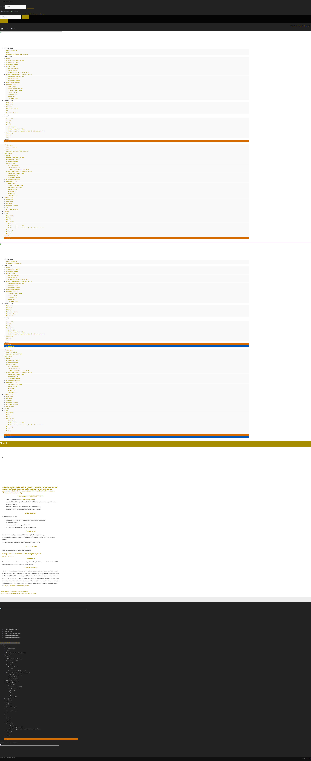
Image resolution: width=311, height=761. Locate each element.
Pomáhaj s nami (8, 100)
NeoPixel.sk (308, 758)
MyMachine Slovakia (12, 64)
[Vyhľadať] (30, 7)
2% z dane (9, 310)
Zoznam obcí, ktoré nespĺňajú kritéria (19, 585)
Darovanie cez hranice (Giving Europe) (17, 54)
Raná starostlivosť (13, 78)
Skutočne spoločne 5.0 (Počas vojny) (18, 72)
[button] (3, 481)
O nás (6, 117)
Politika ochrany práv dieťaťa (16, 129)
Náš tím (8, 123)
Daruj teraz (9, 105)
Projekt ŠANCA (12, 92)
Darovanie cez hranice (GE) (14, 263)
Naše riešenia (8, 56)
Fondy (8, 58)
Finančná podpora (11, 50)
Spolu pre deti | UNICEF (13, 62)
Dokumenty (9, 133)
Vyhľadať (2, 6)
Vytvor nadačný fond (12, 113)
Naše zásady (10, 125)
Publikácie (9, 135)
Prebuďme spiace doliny (15, 90)
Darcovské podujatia (12, 109)
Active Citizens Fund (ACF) (15, 88)
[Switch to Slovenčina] (5, 11)
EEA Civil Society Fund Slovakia (15, 60)
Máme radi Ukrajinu (13, 68)
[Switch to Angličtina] (14, 11)
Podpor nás (9, 103)
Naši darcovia (10, 316)
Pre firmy (9, 107)
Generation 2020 (13, 98)
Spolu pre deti (12, 86)
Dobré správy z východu (13, 82)
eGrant (8, 52)
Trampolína (11, 96)
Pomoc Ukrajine (10, 66)
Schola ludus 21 (12, 94)
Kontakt (6, 139)
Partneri (8, 137)
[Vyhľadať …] (11, 17)
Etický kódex (11, 127)
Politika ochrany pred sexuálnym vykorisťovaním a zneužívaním (26, 131)
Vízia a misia (9, 119)
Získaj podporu (8, 48)
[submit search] (25, 17)
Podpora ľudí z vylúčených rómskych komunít (19, 74)
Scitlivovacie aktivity (14, 80)
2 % (7, 111)
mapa (32, 499)
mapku (6, 585)
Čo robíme (9, 121)
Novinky (6, 115)
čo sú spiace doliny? (25, 499)
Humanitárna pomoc (14, 70)
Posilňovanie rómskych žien (16, 76)
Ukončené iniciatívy (11, 84)
